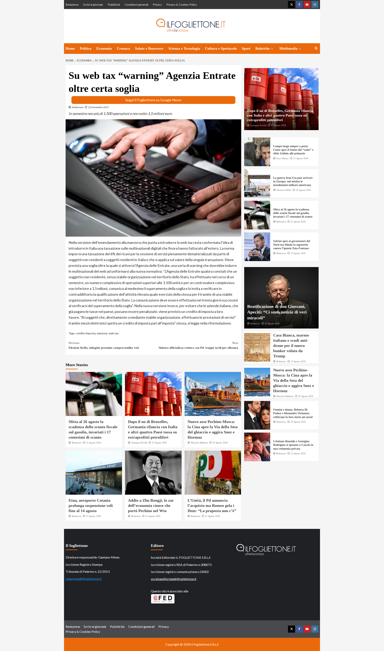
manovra (102, 333)
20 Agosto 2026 (220, 442)
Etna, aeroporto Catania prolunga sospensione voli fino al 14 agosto (91, 505)
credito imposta (86, 333)
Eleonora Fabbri (283, 190)
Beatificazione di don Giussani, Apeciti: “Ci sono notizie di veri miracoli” (277, 312)
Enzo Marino (282, 158)
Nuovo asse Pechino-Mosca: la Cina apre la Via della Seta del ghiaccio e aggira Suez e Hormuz (293, 380)
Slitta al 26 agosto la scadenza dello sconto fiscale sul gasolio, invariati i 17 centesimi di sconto (292, 213)
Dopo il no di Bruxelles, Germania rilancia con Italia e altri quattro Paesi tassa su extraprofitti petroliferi (280, 115)
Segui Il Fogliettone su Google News (153, 100)
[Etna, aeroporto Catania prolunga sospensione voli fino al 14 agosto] (94, 473)
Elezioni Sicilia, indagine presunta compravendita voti (104, 345)
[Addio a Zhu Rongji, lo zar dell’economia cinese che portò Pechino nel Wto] (153, 473)
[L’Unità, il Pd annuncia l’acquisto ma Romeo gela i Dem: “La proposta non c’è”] (213, 473)
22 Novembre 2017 (98, 107)
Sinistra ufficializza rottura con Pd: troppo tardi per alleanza (198, 345)
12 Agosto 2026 (152, 516)
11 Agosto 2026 (212, 516)
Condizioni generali (136, 4)
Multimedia (288, 48)
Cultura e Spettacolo (221, 48)
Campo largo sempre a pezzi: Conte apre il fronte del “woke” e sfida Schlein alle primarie (293, 150)
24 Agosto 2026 (272, 323)
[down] (272, 49)
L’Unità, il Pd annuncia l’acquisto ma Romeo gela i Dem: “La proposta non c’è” (212, 505)
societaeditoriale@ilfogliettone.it (173, 579)
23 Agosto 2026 (93, 442)
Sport (246, 48)
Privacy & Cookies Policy (181, 4)
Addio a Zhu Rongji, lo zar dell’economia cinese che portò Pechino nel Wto (151, 505)
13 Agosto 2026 (93, 516)
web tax (114, 333)
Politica (85, 48)
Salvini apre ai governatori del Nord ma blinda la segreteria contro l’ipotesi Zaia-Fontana (291, 245)
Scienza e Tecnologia (184, 48)
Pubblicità (114, 4)
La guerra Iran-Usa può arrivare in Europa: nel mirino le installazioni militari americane (293, 181)
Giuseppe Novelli (139, 442)
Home (70, 48)
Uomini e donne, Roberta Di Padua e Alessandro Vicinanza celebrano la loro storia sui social (293, 413)
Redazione (72, 4)
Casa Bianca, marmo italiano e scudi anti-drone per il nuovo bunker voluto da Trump (291, 345)
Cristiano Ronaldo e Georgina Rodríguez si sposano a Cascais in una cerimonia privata (293, 445)
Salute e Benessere (149, 48)
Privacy (157, 4)
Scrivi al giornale (93, 4)
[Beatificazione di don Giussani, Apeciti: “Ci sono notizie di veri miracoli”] (281, 298)
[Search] (316, 48)
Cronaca (123, 48)
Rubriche (262, 48)
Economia (104, 48)
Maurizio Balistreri (199, 442)
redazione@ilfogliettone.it (84, 579)
